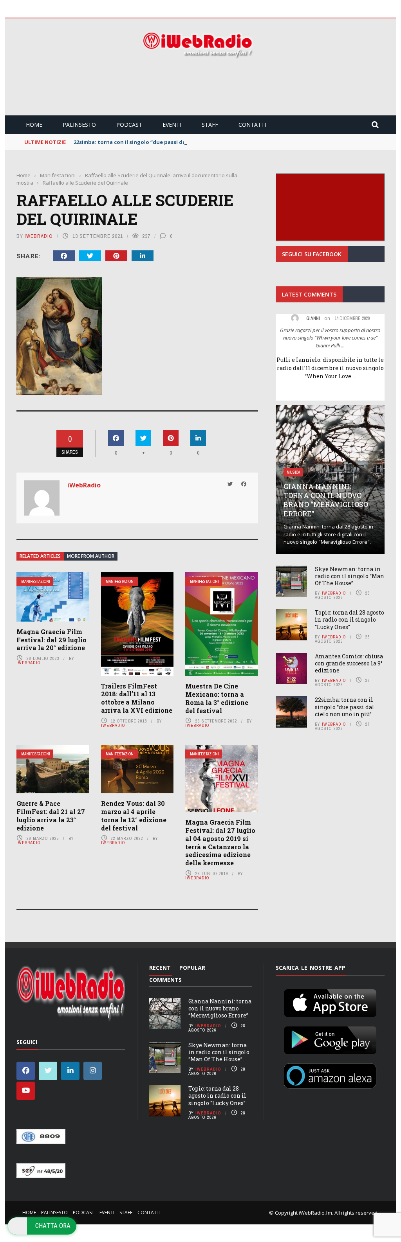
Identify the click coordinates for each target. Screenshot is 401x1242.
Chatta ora (52, 1225)
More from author (90, 556)
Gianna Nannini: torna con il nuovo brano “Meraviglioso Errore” (326, 500)
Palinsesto (79, 124)
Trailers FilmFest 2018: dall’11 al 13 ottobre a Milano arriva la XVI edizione (136, 698)
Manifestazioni (35, 581)
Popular (192, 967)
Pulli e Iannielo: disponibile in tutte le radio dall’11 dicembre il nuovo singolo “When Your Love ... (330, 368)
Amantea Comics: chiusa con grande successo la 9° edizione (349, 663)
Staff (210, 124)
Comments (165, 979)
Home (34, 124)
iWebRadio (39, 236)
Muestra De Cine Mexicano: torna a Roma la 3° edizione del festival (216, 698)
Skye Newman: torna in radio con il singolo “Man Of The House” (349, 576)
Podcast (129, 124)
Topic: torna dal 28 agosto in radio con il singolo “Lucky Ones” (349, 619)
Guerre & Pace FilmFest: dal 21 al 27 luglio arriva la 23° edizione (50, 815)
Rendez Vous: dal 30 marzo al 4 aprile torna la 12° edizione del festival (133, 815)
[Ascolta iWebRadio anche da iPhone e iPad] (330, 1001)
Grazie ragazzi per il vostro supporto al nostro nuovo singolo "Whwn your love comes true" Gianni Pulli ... (330, 338)
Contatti (252, 124)
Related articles (40, 556)
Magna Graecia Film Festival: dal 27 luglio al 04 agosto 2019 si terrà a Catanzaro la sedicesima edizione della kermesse (220, 842)
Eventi (172, 124)
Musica (293, 472)
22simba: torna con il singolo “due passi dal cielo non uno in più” (158, 142)
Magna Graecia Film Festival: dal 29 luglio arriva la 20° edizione (51, 639)
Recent (160, 967)
